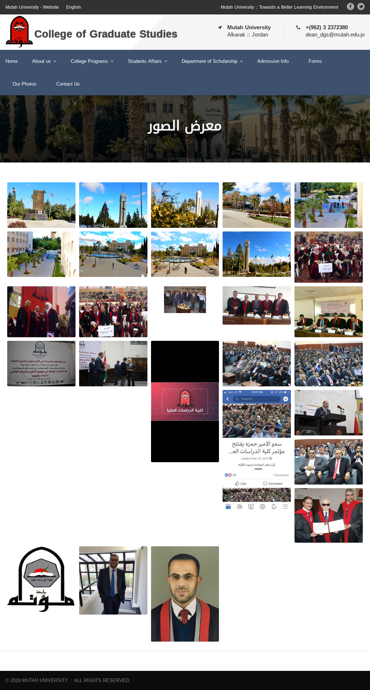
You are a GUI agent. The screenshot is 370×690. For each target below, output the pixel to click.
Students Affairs (145, 61)
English (73, 7)
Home (11, 61)
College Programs (89, 61)
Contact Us (68, 84)
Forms (315, 61)
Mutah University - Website (32, 7)
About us (41, 61)
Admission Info (273, 61)
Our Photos (24, 84)
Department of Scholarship (209, 61)
